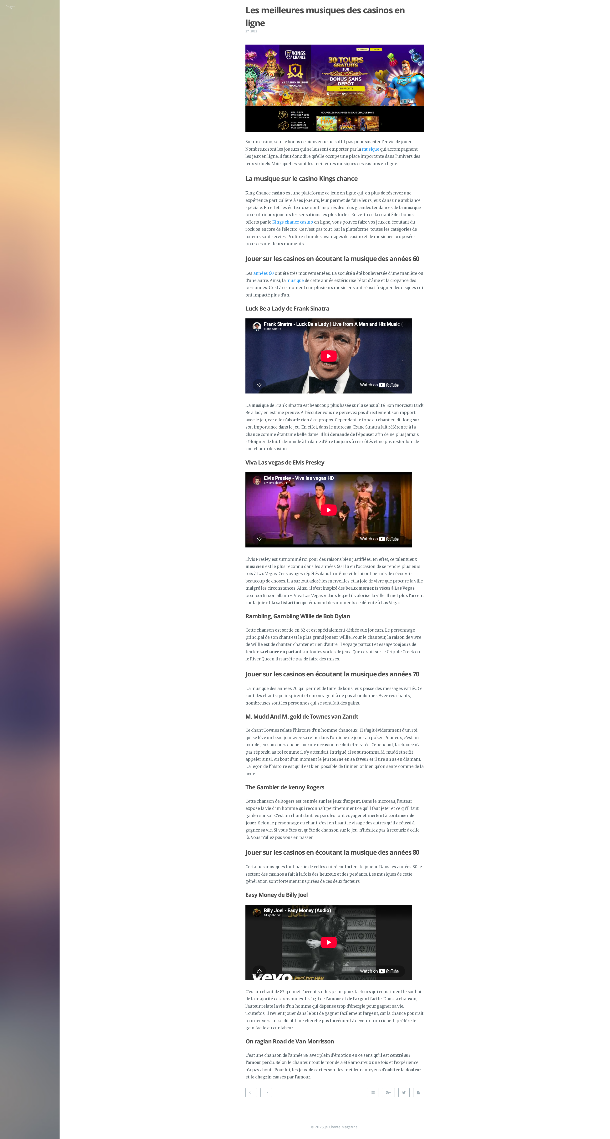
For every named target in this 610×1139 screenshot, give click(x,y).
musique (370, 149)
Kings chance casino (292, 222)
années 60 (263, 273)
